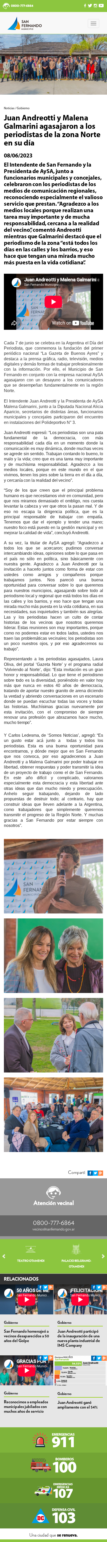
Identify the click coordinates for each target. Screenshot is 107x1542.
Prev (6, 1256)
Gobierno (11, 1323)
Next (101, 1256)
